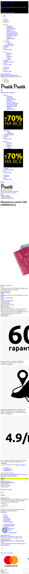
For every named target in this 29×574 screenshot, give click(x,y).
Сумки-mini (10, 44)
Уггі (8, 39)
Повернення (4, 295)
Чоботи (9, 37)
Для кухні (6, 67)
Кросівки (9, 30)
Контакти (6, 517)
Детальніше (9, 364)
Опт (17, 75)
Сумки (8, 42)
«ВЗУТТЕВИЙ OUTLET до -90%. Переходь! (12, 540)
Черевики (9, 26)
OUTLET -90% (8, 49)
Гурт (5, 4)
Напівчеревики (11, 38)
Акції (5, 514)
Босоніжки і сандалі (12, 34)
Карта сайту (7, 520)
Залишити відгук (5, 497)
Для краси (6, 68)
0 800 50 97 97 (4, 10)
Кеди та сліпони (11, 31)
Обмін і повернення (9, 2)
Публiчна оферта (8, 521)
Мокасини (9, 56)
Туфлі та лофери (11, 28)
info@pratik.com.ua (5, 535)
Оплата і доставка (8, 3)
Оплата (3, 298)
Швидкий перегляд (6, 481)
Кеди (8, 54)
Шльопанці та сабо (12, 35)
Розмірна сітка (7, 529)
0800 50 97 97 (4, 76)
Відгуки (4, 8)
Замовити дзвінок (5, 539)
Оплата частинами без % (7, 300)
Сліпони (9, 59)
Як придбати (7, 519)
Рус (5, 16)
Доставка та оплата (9, 45)
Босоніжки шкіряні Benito (7, 482)
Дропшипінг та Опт (9, 528)
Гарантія (6, 46)
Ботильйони (10, 27)
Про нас (3, 75)
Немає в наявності (21, 464)
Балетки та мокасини (12, 33)
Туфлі (8, 57)
